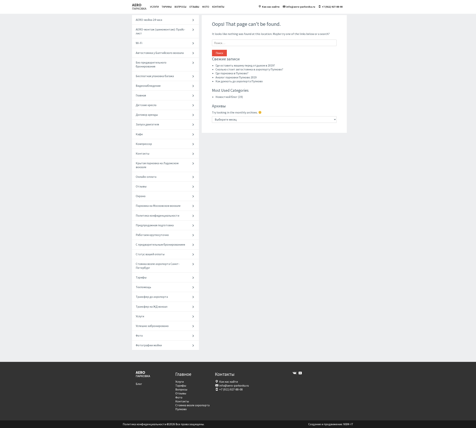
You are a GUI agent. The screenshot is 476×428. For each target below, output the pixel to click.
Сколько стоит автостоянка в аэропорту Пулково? (249, 69)
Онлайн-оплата (146, 177)
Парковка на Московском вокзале (158, 205)
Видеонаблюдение (148, 85)
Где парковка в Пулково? (232, 73)
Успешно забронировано (152, 326)
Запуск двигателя (147, 124)
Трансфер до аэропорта (152, 297)
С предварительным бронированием (160, 244)
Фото (205, 6)
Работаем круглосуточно (152, 235)
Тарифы (167, 6)
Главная (141, 95)
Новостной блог (226, 97)
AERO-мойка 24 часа (149, 20)
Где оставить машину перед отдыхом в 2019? (245, 65)
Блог (139, 384)
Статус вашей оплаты (150, 254)
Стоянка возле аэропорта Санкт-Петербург (158, 266)
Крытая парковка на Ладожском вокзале (157, 165)
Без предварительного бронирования (151, 64)
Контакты (218, 6)
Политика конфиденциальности (157, 215)
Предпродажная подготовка (155, 225)
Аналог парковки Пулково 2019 (236, 77)
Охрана (140, 196)
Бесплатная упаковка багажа (155, 76)
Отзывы (194, 6)
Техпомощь (143, 287)
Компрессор (144, 144)
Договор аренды (147, 114)
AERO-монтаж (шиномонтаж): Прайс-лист (160, 31)
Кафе (139, 134)
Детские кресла (146, 105)
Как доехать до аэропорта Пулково (239, 81)
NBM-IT (348, 424)
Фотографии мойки (149, 345)
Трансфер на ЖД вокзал (151, 306)
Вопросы (180, 6)
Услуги (154, 6)
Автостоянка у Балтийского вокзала (160, 53)
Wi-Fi (139, 43)
